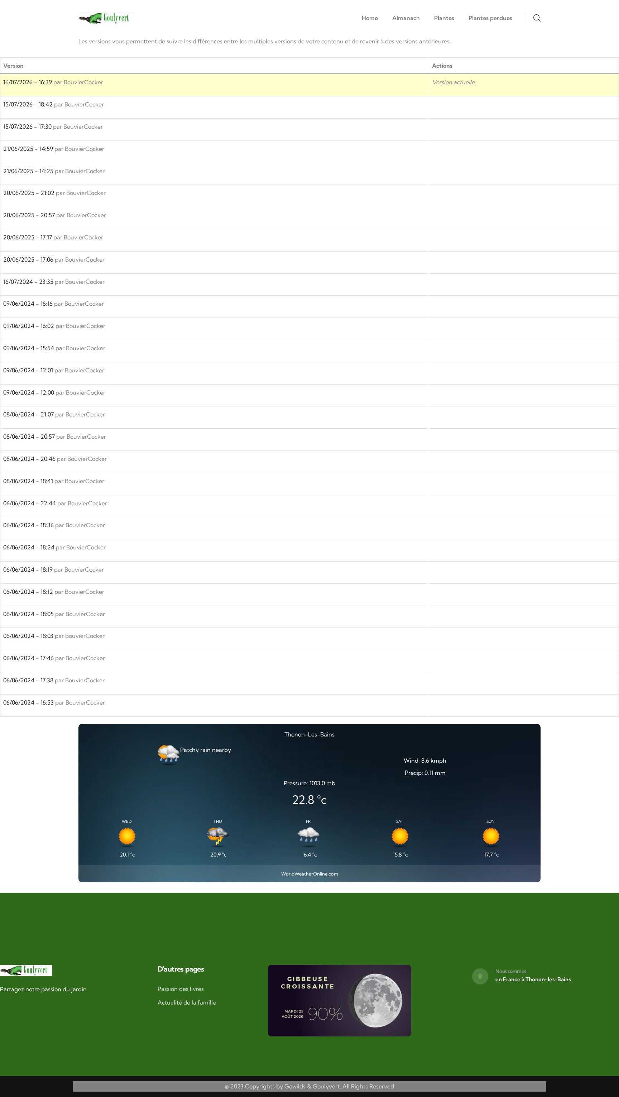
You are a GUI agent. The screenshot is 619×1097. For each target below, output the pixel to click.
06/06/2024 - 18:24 (28, 547)
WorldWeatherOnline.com (309, 874)
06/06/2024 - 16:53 (28, 702)
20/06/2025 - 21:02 (28, 192)
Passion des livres (181, 988)
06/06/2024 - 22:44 (29, 503)
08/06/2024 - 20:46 (29, 458)
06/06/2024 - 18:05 (28, 613)
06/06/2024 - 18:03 (28, 635)
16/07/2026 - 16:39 (27, 82)
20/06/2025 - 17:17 (27, 237)
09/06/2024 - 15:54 (28, 348)
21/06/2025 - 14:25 (28, 171)
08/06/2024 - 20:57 (29, 436)
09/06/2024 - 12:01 (28, 370)
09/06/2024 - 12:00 (28, 392)
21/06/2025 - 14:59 (28, 148)
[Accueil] (106, 18)
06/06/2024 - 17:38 (28, 680)
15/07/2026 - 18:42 (28, 104)
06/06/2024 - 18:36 (28, 525)
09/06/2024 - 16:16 (28, 303)
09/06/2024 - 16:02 (28, 325)
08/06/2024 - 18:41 (28, 481)
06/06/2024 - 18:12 (28, 591)
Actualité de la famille (187, 1002)
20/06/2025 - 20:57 (29, 215)
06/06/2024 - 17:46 (28, 658)
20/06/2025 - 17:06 (28, 259)
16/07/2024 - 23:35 (28, 281)
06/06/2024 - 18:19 (28, 569)
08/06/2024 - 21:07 (28, 414)
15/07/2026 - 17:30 (27, 126)
